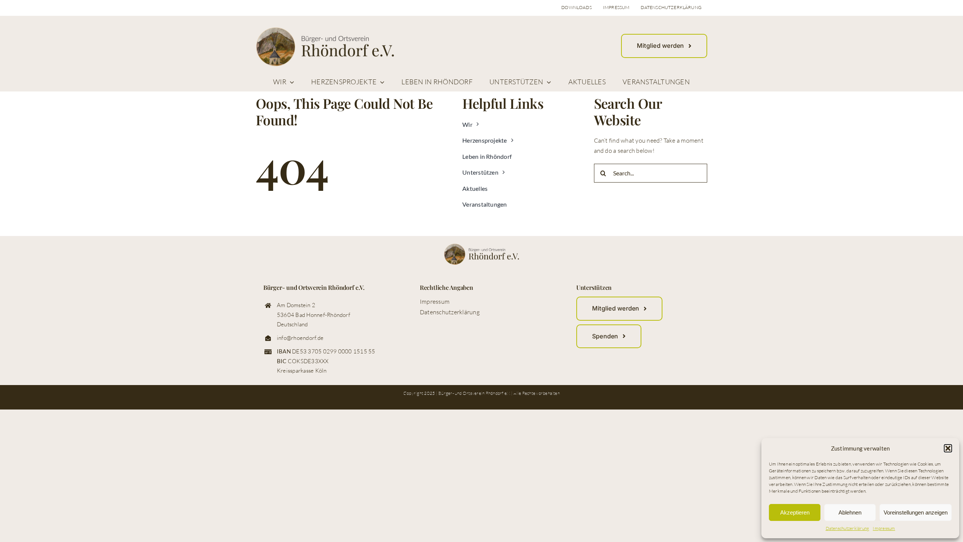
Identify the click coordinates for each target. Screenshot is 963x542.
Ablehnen (849, 512)
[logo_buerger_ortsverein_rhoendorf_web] (325, 30)
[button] (948, 448)
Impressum (884, 528)
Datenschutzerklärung (847, 528)
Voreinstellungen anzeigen (916, 512)
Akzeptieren (795, 512)
